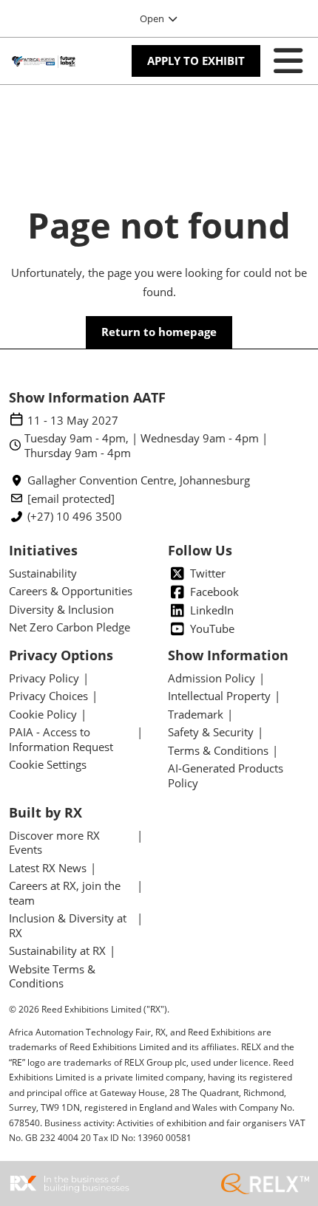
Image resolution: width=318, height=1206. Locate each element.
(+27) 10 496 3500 (74, 517)
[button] (196, 61)
